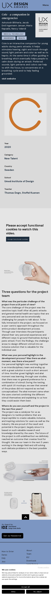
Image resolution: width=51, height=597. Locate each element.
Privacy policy (43, 567)
